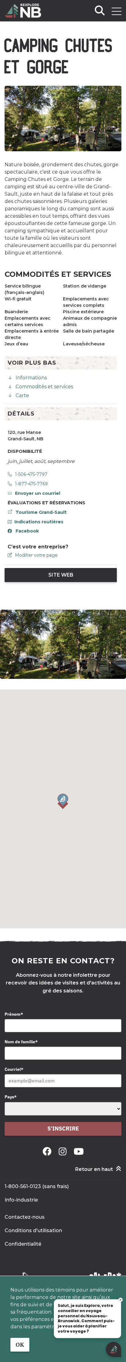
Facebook (27, 531)
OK (20, 1344)
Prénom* (14, 1014)
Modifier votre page (36, 555)
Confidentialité (23, 1244)
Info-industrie (21, 1200)
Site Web (60, 575)
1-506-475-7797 (31, 474)
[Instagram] (64, 1151)
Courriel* (14, 1069)
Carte (22, 395)
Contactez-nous (25, 1217)
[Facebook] (48, 1151)
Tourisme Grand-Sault (41, 512)
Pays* (11, 1097)
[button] (63, 801)
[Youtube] (79, 1151)
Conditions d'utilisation (33, 1230)
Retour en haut (94, 1169)
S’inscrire (63, 1128)
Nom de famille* (21, 1041)
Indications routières (38, 522)
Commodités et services (44, 386)
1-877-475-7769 (31, 484)
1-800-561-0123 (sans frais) (37, 1186)
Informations (31, 378)
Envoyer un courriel (37, 493)
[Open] (116, 11)
